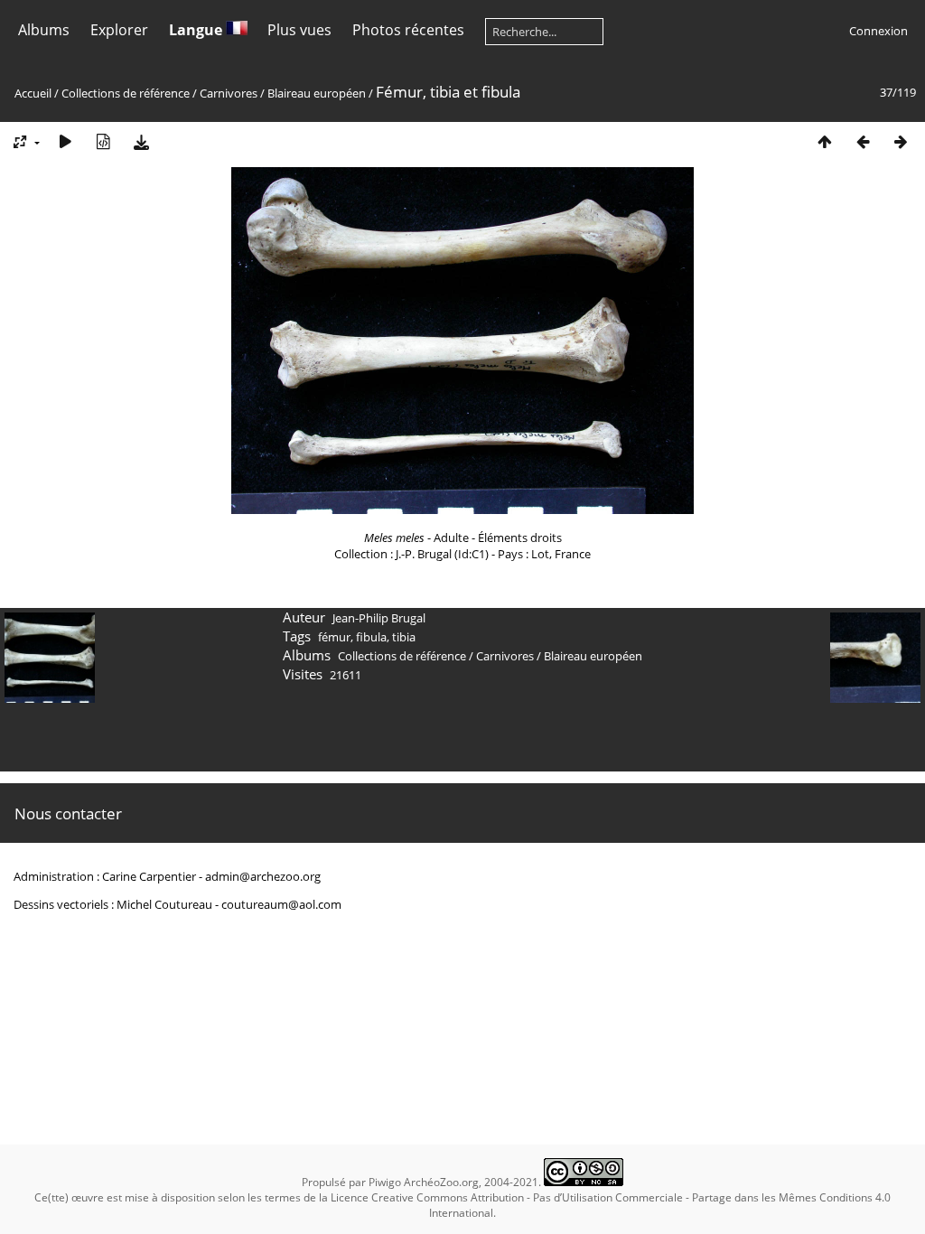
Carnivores (228, 93)
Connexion (878, 31)
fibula (371, 637)
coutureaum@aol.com (281, 904)
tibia (404, 637)
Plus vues (299, 30)
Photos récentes (408, 30)
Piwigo (385, 1182)
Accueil (32, 93)
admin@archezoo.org (263, 876)
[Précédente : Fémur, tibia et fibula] (863, 141)
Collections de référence (125, 93)
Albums (44, 30)
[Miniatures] (825, 141)
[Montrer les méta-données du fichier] (103, 141)
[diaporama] (65, 141)
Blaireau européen (316, 93)
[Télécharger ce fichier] (141, 141)
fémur (334, 637)
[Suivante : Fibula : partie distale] (901, 141)
